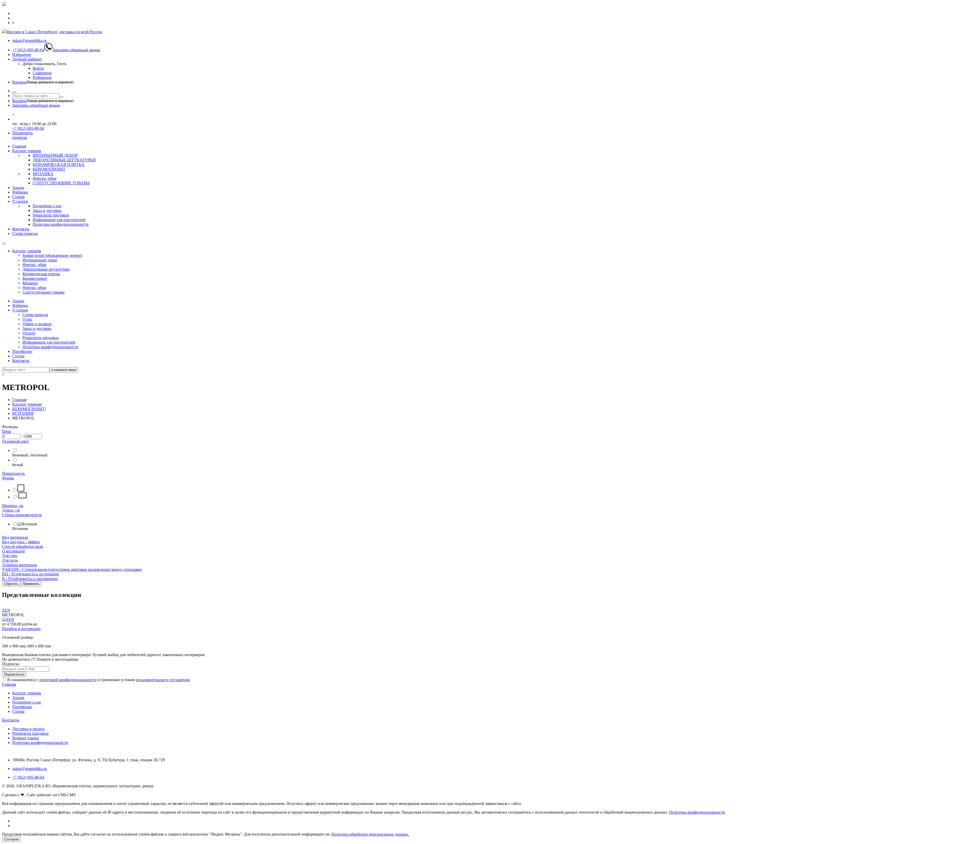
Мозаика (30, 283)
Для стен (9, 555)
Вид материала (15, 537)
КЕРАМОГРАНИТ (49, 169)
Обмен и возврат (37, 324)
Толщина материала (19, 565)
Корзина (19, 82)
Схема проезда (25, 233)
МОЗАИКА (43, 174)
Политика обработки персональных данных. (370, 834)
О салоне (20, 201)
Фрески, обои (44, 178)
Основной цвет (15, 441)
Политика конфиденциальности (61, 224)
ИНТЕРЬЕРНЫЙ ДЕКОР (55, 155)
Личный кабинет (27, 59)
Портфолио (22, 351)
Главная (19, 146)
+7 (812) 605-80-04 (28, 128)
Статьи (18, 197)
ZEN (6, 610)
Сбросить (11, 584)
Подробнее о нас (47, 206)
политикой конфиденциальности (68, 680)
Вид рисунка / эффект (21, 542)
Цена (6, 431)
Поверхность (13, 473)
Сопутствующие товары (43, 292)
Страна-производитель (22, 515)
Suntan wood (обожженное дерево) (52, 255)
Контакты (20, 229)
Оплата (28, 333)
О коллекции (13, 551)
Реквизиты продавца (51, 215)
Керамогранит (34, 278)
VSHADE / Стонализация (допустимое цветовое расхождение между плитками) (72, 569)
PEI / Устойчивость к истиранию (30, 574)
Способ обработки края (22, 546)
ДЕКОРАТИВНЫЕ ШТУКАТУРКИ (64, 160)
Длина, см (11, 510)
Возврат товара (25, 738)
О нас (27, 319)
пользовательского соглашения (163, 680)
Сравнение (42, 73)
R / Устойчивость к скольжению (30, 578)
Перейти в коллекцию (21, 628)
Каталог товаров (26, 151)
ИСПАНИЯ (22, 413)
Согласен (11, 839)
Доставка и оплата (28, 729)
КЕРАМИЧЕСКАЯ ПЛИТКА (58, 164)
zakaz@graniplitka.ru (29, 768)
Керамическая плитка (41, 274)
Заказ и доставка (47, 210)
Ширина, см (12, 505)
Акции (18, 187)
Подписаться (14, 674)
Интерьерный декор (39, 260)
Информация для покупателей (59, 220)
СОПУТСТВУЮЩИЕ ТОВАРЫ (61, 183)
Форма (8, 478)
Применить (31, 584)
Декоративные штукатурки (46, 269)
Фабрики (20, 192)
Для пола (10, 560)
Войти (38, 68)
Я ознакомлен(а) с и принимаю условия (98, 680)
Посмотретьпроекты (22, 135)
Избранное (21, 54)
